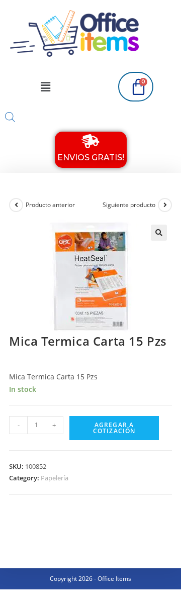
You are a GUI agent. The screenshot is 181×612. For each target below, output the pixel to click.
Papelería (54, 477)
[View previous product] (16, 205)
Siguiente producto (129, 204)
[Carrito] (135, 86)
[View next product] (165, 205)
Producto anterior (50, 204)
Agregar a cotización (114, 428)
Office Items (114, 578)
